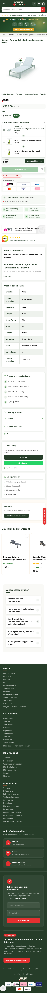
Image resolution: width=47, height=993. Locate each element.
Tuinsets (6, 721)
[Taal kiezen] (39, 4)
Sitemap (6, 776)
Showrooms (8, 700)
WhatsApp (25, 463)
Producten (11, 35)
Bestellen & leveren (11, 694)
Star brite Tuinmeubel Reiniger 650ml (27, 151)
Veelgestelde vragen (11, 797)
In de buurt (8, 703)
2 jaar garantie (26, 15)
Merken (6, 679)
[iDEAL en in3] (15, 984)
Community (8, 800)
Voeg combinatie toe (34, 161)
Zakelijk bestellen (10, 697)
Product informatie (8, 94)
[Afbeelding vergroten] (24, 68)
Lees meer (7, 276)
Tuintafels (7, 737)
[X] (19, 974)
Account (6, 758)
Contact (6, 788)
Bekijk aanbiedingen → (23, 29)
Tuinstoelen (8, 724)
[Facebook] (15, 974)
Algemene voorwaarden (13, 815)
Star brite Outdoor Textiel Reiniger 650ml (28, 140)
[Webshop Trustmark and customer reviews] (24, 229)
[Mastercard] (19, 989)
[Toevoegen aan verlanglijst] (27, 536)
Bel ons (24, 457)
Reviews (19, 94)
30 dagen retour (12, 15)
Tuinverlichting (9, 743)
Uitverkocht (20, 169)
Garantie (6, 773)
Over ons (7, 676)
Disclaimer (7, 803)
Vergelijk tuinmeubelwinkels (15, 706)
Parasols (6, 727)
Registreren (8, 761)
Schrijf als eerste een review (16, 516)
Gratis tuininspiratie (44, 516)
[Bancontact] (8, 984)
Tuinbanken (8, 734)
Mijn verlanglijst (9, 770)
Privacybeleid (8, 818)
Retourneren (8, 791)
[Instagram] (23, 974)
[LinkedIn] (31, 974)
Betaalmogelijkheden (12, 812)
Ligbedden (7, 731)
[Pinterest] (27, 974)
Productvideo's (9, 685)
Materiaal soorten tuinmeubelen (16, 746)
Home (3, 35)
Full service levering (11, 794)
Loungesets (8, 718)
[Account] (34, 4)
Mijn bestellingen (10, 767)
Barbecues (7, 740)
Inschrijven (23, 920)
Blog (5, 682)
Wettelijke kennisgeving (13, 821)
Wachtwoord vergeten (12, 764)
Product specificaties (31, 94)
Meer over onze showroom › (16, 960)
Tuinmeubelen (9, 688)
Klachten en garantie (11, 806)
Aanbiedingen (9, 673)
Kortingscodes (9, 809)
